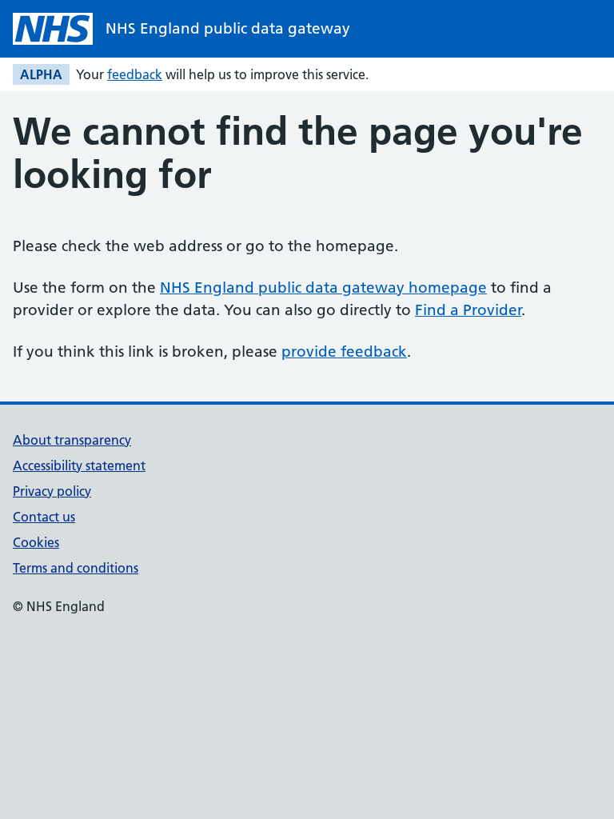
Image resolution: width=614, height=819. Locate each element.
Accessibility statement (79, 465)
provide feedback (344, 351)
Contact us (44, 517)
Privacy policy (52, 491)
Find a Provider (468, 310)
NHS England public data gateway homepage (323, 287)
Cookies (36, 542)
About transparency (72, 440)
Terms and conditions (75, 568)
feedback (134, 74)
